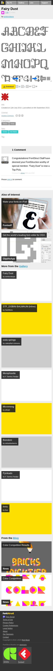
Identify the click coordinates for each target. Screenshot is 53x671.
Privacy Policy (8, 623)
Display (5, 123)
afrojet (23, 173)
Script (12, 123)
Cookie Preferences (10, 626)
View (43, 78)
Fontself (21, 662)
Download (10, 87)
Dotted (5, 131)
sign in (9, 179)
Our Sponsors (8, 634)
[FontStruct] (2, 3)
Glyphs (6, 662)
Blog (16, 538)
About (5, 631)
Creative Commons (7, 115)
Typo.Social (10, 617)
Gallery (21, 3)
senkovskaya (9, 17)
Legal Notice (8, 628)
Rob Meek (26, 640)
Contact (6, 637)
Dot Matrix (13, 131)
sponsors (23, 645)
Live (31, 3)
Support (45, 3)
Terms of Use (8, 620)
